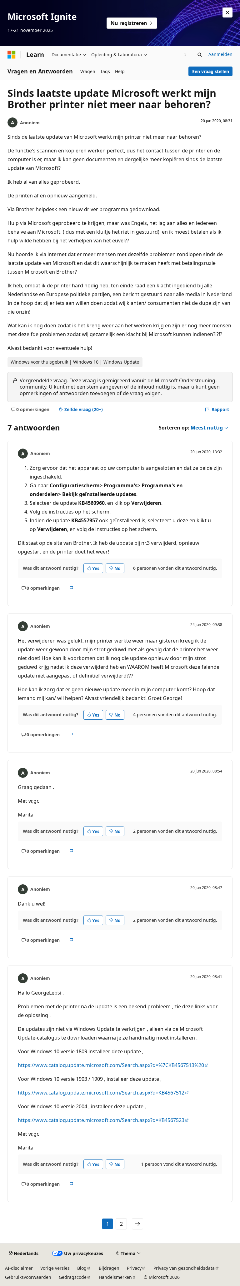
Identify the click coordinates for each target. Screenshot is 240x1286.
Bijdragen (109, 1268)
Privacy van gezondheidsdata (184, 1268)
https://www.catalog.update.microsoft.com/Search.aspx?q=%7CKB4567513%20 (111, 1065)
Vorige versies (55, 1268)
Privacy (134, 1268)
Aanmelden (220, 54)
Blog (82, 1268)
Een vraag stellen (210, 71)
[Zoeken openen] (199, 54)
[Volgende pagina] (137, 1223)
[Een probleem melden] (71, 588)
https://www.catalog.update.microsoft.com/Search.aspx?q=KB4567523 (101, 1120)
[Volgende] (185, 54)
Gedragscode (73, 1277)
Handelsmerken (115, 1277)
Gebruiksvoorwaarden (28, 1277)
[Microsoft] (12, 55)
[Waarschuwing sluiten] (227, 12)
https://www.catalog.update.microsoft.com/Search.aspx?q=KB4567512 (101, 1092)
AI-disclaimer (19, 1268)
